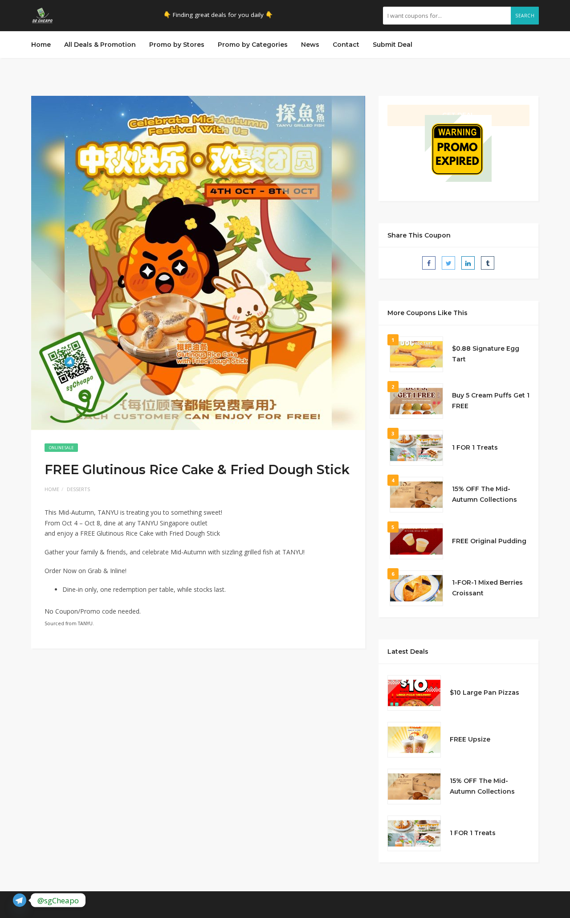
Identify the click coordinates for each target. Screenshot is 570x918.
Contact (346, 45)
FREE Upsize (470, 739)
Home (41, 45)
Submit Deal (392, 45)
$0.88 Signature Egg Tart (485, 353)
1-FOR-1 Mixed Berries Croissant (487, 587)
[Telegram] (19, 900)
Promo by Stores (176, 45)
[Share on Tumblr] (487, 263)
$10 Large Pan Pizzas (484, 692)
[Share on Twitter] (448, 263)
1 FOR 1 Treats (475, 447)
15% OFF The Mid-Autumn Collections (484, 494)
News (310, 45)
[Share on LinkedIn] (468, 263)
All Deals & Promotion (100, 45)
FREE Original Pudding (489, 541)
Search (524, 15)
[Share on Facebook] (429, 263)
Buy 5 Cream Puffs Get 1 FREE (490, 400)
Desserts (78, 489)
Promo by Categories (253, 45)
